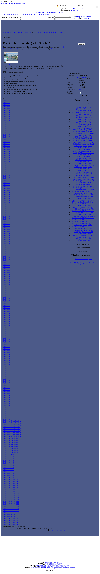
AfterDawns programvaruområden (53, 564)
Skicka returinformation (46, 568)
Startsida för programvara (10, 14)
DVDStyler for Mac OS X (11, 479)
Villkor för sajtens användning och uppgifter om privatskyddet (63, 567)
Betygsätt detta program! (58, 530)
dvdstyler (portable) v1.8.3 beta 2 (53, 32)
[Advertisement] (50, 25)
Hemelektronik (53, 12)
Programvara (45, 12)
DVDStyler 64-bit (8, 454)
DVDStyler (6, 101)
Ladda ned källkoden (81, 77)
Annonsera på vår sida (18, 3)
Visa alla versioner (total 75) (81, 104)
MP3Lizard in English (60, 565)
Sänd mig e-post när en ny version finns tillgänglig (81, 263)
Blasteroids (68, 565)
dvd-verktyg (37, 32)
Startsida (38, 12)
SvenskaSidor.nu (56, 562)
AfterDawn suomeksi (51, 565)
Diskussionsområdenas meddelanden (58, 566)
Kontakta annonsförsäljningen (57, 568)
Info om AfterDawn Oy (35, 567)
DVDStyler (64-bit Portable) (12, 421)
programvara (18, 32)
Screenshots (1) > (8, 64)
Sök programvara (44, 14)
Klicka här (74, 11)
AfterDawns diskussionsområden (56, 563)
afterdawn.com (7, 32)
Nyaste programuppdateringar (45, 566)
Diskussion (61, 12)
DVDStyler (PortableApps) (11, 438)
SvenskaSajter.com (48, 562)
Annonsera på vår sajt (45, 567)
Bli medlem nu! (78, 9)
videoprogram (27, 32)
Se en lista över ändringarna (83, 259)
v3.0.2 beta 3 (55, 49)
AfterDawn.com (6, 3)
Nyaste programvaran (28, 14)
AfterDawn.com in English (41, 565)
